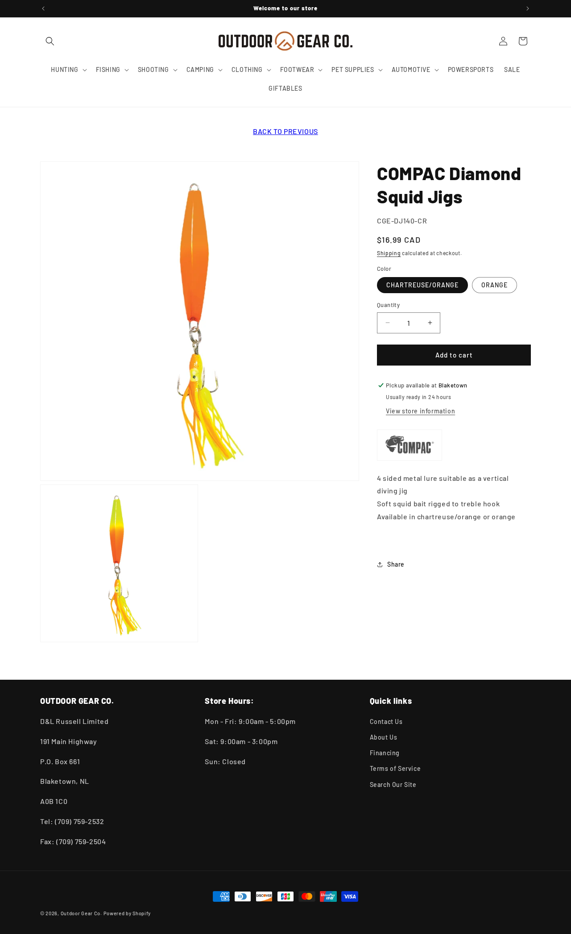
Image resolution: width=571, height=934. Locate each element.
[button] (50, 41)
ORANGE (494, 285)
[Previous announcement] (43, 8)
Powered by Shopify (127, 913)
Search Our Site (393, 784)
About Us (383, 737)
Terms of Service (395, 769)
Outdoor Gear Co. (81, 913)
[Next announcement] (528, 8)
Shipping (389, 253)
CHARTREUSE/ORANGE (422, 285)
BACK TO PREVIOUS (285, 131)
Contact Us (386, 722)
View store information (420, 411)
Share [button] (396, 564)
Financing (385, 753)
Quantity (388, 304)
